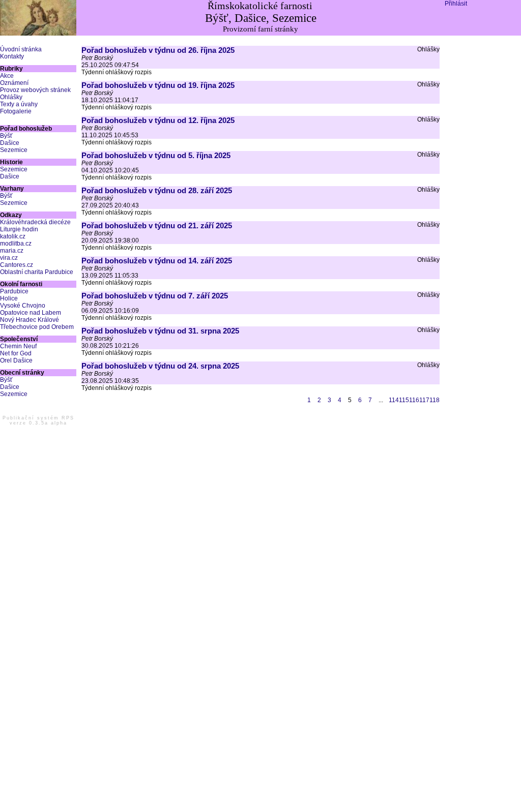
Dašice (9, 142)
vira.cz (9, 257)
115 (404, 400)
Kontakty (12, 56)
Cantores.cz (16, 264)
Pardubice (14, 291)
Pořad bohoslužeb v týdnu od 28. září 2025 (156, 190)
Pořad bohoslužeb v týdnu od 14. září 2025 (156, 260)
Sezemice (13, 150)
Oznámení (14, 82)
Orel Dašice (16, 360)
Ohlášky (11, 97)
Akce (7, 75)
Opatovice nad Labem (30, 312)
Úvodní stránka (21, 49)
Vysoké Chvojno (22, 305)
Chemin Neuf (18, 346)
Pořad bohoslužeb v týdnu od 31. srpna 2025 (160, 330)
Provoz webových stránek (35, 90)
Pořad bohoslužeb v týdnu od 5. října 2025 (155, 155)
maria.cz (11, 250)
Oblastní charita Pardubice (36, 272)
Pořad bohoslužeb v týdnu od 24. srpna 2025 (160, 365)
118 (434, 400)
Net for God (16, 353)
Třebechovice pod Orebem (37, 326)
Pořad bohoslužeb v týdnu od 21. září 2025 (156, 225)
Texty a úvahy (19, 104)
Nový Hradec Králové (29, 319)
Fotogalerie (16, 111)
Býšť (6, 135)
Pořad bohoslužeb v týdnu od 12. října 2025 (158, 120)
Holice (9, 298)
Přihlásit (456, 3)
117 (424, 400)
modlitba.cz (16, 243)
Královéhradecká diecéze (35, 222)
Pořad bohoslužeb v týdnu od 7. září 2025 (154, 295)
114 (394, 400)
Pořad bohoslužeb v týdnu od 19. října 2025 (158, 85)
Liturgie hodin (19, 229)
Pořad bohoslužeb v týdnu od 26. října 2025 (158, 50)
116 (414, 400)
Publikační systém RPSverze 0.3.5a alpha (38, 420)
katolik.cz (12, 236)
